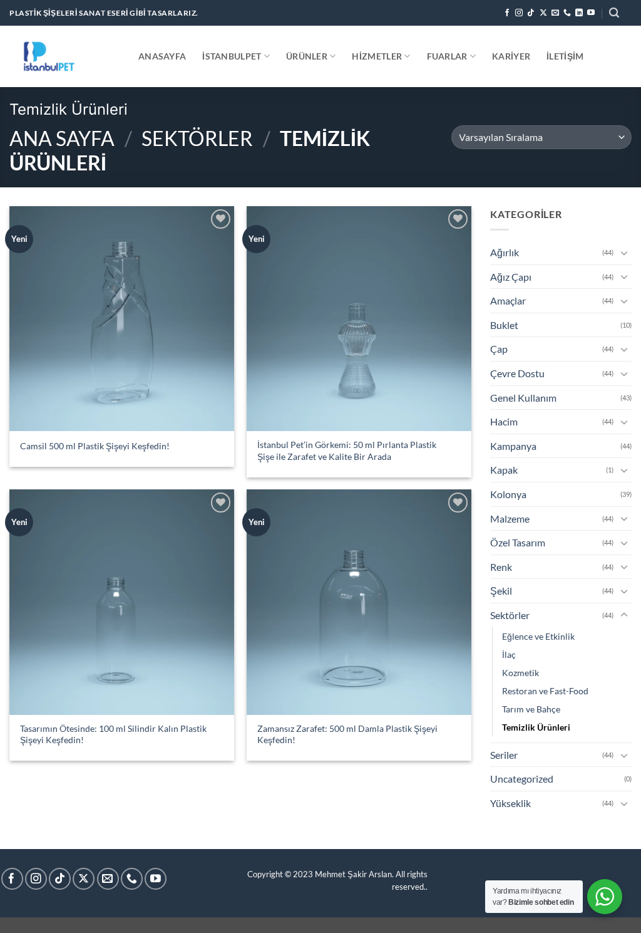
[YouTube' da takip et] (591, 13)
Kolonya (508, 494)
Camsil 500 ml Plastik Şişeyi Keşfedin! (95, 445)
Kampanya (513, 446)
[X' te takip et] (543, 13)
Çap (499, 349)
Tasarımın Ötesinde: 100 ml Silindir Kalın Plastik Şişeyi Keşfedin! (113, 734)
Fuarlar (447, 56)
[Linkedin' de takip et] (579, 13)
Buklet (504, 325)
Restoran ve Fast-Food (545, 690)
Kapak (504, 470)
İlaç (509, 654)
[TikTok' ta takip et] (531, 13)
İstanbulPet (231, 56)
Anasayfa (162, 56)
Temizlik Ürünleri (536, 727)
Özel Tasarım (517, 542)
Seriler (504, 755)
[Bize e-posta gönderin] (555, 13)
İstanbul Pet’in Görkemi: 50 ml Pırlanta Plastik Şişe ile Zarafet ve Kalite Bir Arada (346, 450)
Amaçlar (508, 300)
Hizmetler (377, 56)
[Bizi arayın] (567, 13)
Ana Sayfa (62, 138)
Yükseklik (510, 803)
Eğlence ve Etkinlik (538, 636)
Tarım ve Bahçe (531, 709)
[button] (614, 13)
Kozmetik (520, 672)
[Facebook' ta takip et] (507, 13)
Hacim (504, 421)
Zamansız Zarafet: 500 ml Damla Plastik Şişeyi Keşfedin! (347, 734)
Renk (501, 567)
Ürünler (306, 56)
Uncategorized (521, 778)
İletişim (564, 56)
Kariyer (511, 56)
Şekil (501, 591)
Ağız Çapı (510, 277)
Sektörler (197, 138)
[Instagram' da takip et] (519, 13)
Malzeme (510, 518)
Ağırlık (504, 252)
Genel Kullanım (523, 398)
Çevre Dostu (517, 373)
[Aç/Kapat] (624, 252)
